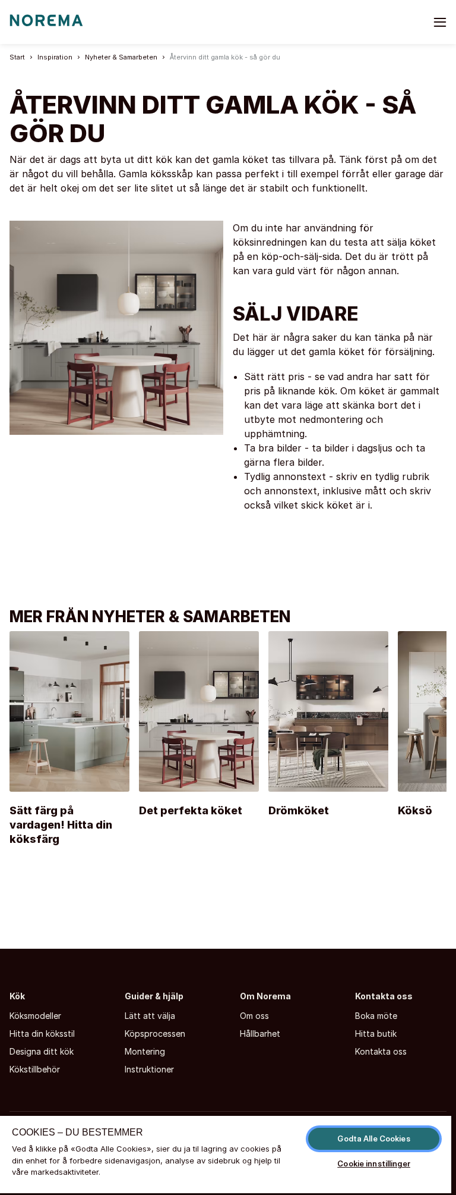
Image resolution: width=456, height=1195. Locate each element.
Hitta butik (376, 1033)
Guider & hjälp (154, 996)
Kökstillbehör (35, 1069)
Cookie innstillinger (373, 1163)
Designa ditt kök (42, 1051)
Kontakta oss (384, 996)
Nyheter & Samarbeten (121, 57)
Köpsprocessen (155, 1033)
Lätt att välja (150, 1016)
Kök (17, 996)
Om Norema (265, 996)
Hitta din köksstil (42, 1033)
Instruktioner (149, 1069)
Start (17, 57)
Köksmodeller (35, 1016)
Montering (145, 1051)
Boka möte (376, 1016)
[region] (225, 1155)
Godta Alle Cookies (373, 1138)
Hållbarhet (260, 1033)
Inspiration (54, 57)
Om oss (254, 1016)
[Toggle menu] (439, 22)
